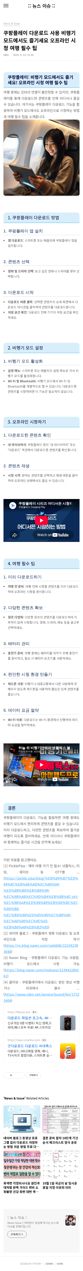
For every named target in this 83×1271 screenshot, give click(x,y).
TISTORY (37, 1263)
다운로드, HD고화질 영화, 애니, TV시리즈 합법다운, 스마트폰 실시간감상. (30, 1053)
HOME (60, 1263)
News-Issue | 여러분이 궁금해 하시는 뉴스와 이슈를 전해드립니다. (33, 1224)
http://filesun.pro (19, 1012)
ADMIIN (49, 1263)
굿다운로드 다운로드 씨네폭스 (30, 1045)
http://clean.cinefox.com (24, 1040)
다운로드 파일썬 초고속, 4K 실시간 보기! (28, 1017)
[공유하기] (15, 1075)
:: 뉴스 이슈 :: (41, 6)
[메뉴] (6, 6)
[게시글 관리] (20, 1075)
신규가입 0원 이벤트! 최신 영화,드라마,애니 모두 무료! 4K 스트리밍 (30, 1025)
